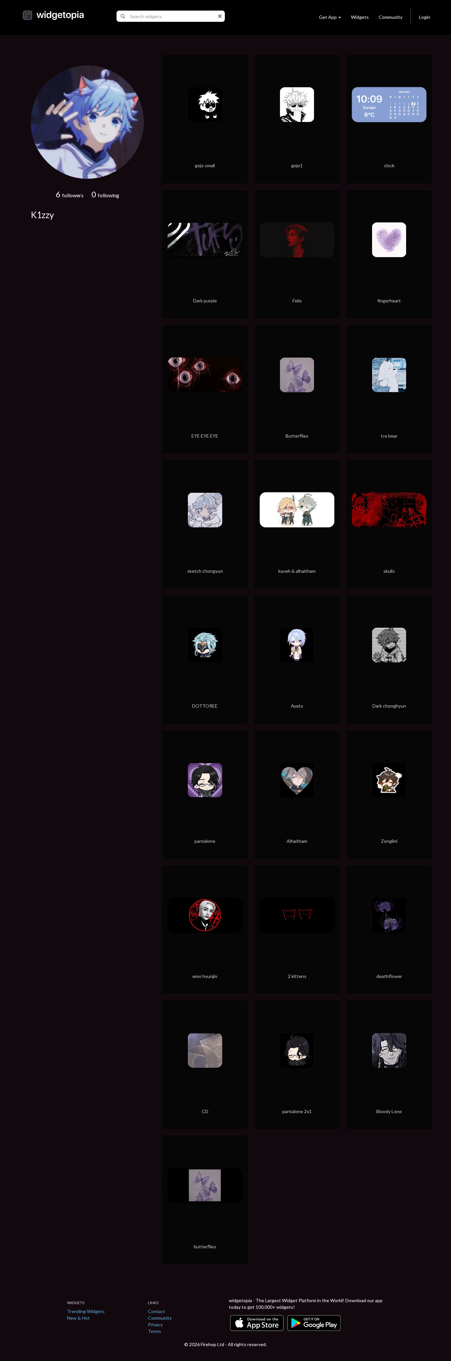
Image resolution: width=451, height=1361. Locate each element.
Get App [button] (328, 17)
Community (390, 17)
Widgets (360, 17)
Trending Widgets (86, 1311)
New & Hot (78, 1318)
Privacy (155, 1324)
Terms (154, 1331)
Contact (156, 1311)
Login (424, 17)
